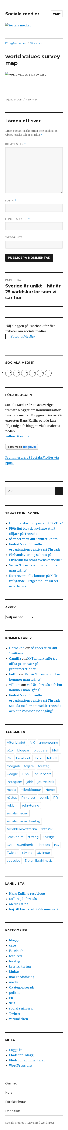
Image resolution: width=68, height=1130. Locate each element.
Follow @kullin (17, 436)
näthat (12, 797)
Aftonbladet (16, 742)
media (11, 790)
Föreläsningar (15, 1102)
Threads (43, 845)
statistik (47, 829)
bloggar (23, 750)
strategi (33, 837)
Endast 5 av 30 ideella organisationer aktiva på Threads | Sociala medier (36, 700)
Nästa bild (36, 43)
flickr (39, 758)
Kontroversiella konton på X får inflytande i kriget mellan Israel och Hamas (33, 581)
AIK (32, 742)
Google (12, 774)
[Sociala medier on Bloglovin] (34, 447)
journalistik (46, 782)
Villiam (14, 685)
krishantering (20, 966)
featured (15, 956)
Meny (57, 13)
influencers (42, 774)
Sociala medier (22, 13)
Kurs (8, 1092)
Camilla (15, 658)
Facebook (23, 758)
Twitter (12, 853)
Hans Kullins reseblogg (27, 893)
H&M (26, 774)
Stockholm (15, 837)
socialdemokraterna (22, 829)
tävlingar (43, 853)
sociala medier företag (23, 821)
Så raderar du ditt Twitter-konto (33, 539)
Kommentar (15, 144)
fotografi (13, 766)
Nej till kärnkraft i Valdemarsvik (34, 909)
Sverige (49, 837)
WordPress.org (20, 1065)
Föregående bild (15, 43)
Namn (10, 200)
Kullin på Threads (23, 899)
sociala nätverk (21, 1008)
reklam (12, 805)
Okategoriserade (22, 987)
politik (44, 797)
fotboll (52, 758)
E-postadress (17, 219)
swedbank (25, 845)
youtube (13, 860)
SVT (10, 845)
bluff (56, 750)
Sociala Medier (23, 336)
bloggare (41, 750)
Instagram (14, 782)
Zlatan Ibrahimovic (39, 860)
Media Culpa (18, 904)
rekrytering (30, 805)
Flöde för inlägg (21, 1055)
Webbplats (14, 237)
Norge (50, 790)
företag (43, 766)
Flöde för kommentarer (27, 1060)
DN (9, 758)
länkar (14, 972)
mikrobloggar (30, 790)
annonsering (48, 742)
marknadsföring (21, 977)
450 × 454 (32, 99)
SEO (12, 1003)
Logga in (15, 1050)
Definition (12, 1111)
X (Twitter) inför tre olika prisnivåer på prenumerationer (33, 664)
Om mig (11, 1083)
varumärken (18, 1019)
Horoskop (17, 648)
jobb (29, 782)
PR (55, 797)
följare (29, 766)
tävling (27, 853)
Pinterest (28, 797)
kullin (14, 674)
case (12, 945)
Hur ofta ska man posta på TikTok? (36, 523)
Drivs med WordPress (40, 1122)
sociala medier (17, 813)
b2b (10, 750)
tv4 (56, 845)
